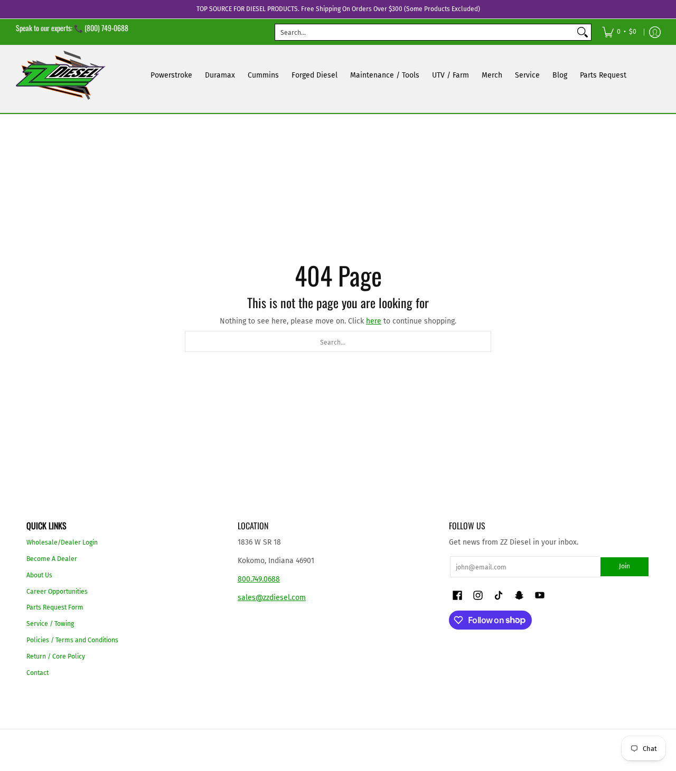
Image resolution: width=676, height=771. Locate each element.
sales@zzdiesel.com (272, 597)
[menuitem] (619, 32)
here (373, 321)
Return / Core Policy (55, 656)
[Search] (582, 32)
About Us (39, 575)
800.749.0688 (259, 579)
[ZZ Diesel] (61, 75)
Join (624, 566)
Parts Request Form (54, 607)
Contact (37, 673)
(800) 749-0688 (106, 27)
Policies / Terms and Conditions (72, 640)
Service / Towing (50, 623)
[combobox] (424, 32)
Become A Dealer (51, 559)
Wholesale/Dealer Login (62, 542)
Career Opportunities (57, 591)
